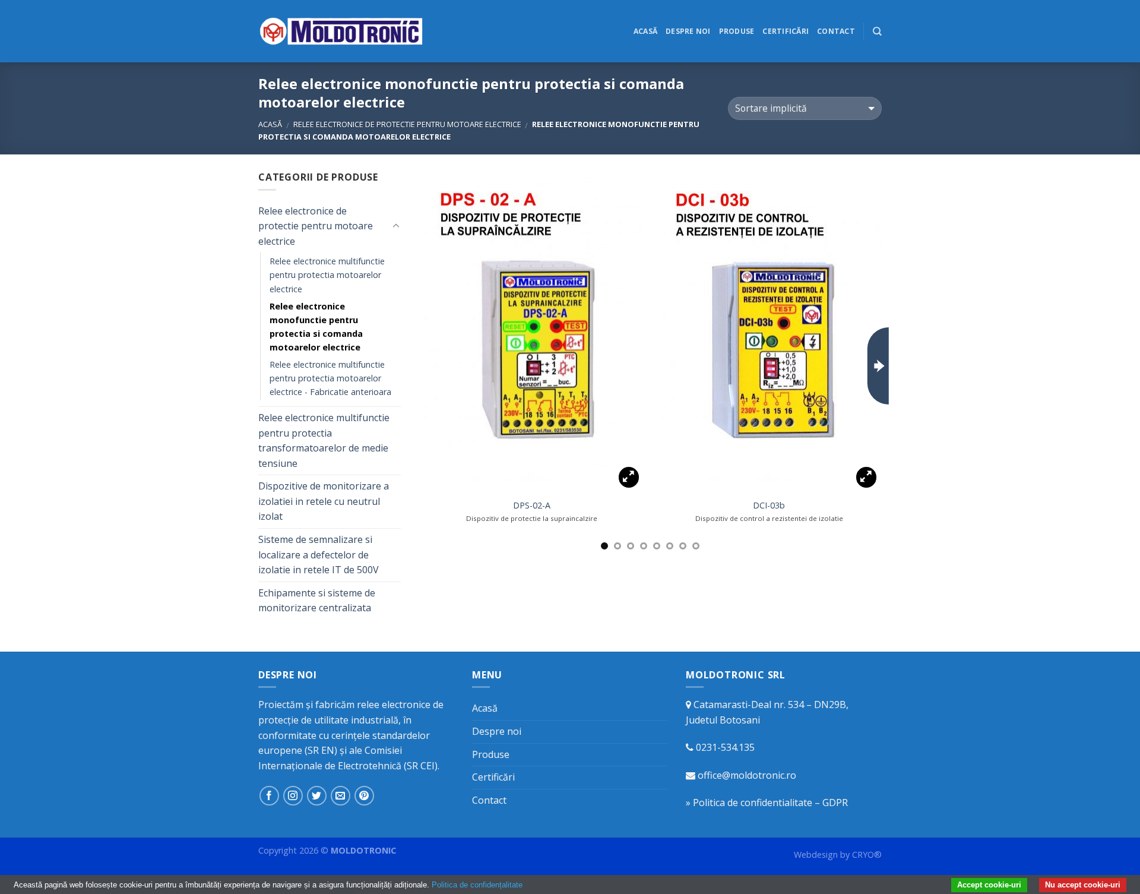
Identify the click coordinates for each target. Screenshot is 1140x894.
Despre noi (688, 31)
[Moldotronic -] (341, 31)
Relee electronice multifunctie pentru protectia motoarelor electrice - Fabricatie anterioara (330, 378)
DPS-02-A (531, 505)
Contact (836, 31)
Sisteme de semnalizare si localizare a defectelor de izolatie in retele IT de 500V (318, 554)
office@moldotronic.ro (747, 775)
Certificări (785, 31)
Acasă (645, 31)
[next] (878, 366)
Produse (737, 31)
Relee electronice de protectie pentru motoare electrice (407, 124)
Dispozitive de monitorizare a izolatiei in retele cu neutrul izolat (323, 501)
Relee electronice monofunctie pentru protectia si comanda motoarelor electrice (316, 327)
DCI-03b (769, 505)
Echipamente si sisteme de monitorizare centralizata (316, 600)
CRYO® (867, 854)
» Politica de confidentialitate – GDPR (767, 802)
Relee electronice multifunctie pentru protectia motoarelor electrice (327, 274)
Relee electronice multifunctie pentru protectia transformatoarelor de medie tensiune (324, 440)
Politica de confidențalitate (477, 884)
